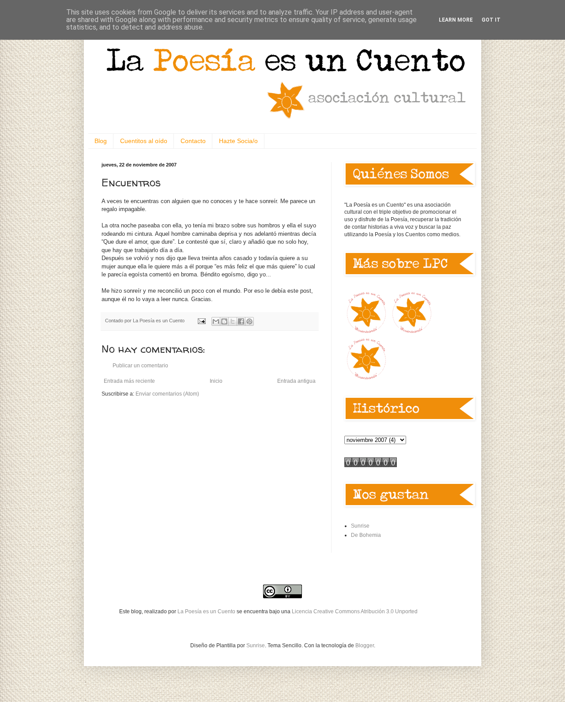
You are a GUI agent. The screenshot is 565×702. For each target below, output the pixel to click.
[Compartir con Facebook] (241, 321)
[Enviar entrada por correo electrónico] (201, 320)
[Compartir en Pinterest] (249, 321)
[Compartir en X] (232, 321)
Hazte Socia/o (238, 140)
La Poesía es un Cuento (207, 611)
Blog (100, 140)
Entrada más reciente (129, 381)
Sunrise (360, 526)
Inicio (216, 381)
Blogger (364, 645)
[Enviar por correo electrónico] (215, 321)
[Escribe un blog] (224, 321)
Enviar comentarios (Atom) (167, 394)
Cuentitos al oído (143, 140)
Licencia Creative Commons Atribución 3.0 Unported (355, 611)
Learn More (456, 20)
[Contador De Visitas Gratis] (370, 465)
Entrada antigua (296, 381)
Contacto (193, 140)
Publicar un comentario (140, 365)
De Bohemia (366, 535)
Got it (491, 20)
